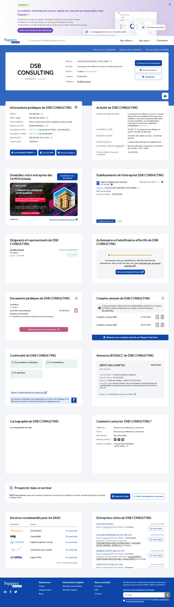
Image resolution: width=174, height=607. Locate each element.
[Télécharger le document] (75, 310)
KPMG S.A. (117, 545)
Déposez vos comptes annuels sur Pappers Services (132, 337)
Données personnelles (72, 586)
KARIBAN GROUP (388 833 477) (110, 551)
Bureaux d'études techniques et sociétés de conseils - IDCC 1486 (145, 147)
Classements (44, 590)
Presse (42, 586)
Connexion (162, 40)
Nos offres (125, 40)
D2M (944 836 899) (104, 524)
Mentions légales (70, 590)
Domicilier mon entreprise (67, 176)
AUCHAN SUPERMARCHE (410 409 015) (114, 535)
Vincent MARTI (130, 559)
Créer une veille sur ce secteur (149, 496)
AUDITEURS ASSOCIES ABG (109, 559)
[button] (23, 153)
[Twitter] (15, 592)
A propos (98, 586)
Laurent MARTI (135, 556)
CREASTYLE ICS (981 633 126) (109, 564)
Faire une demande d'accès (128, 272)
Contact (98, 594)
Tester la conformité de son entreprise (27, 393)
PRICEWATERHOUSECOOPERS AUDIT (113, 543)
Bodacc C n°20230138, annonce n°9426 (116, 394)
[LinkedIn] (5, 592)
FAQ (96, 590)
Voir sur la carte (103, 191)
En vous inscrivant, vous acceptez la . (147, 600)
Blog (41, 594)
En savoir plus (156, 528)
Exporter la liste (121, 496)
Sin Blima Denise (84, 81)
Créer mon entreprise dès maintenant (35, 30)
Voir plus (144, 125)
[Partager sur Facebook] (10, 592)
